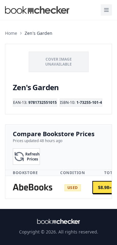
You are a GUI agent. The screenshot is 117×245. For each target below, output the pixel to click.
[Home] (58, 221)
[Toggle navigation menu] (106, 10)
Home (11, 33)
